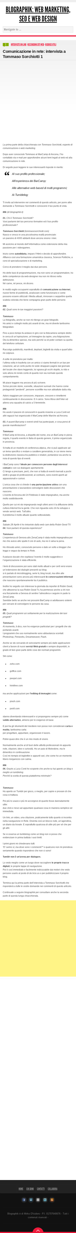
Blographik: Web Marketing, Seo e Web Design (38, 14)
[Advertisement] (38, 100)
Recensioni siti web (35, 44)
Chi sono (30, 1189)
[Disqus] (38, 1028)
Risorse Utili (50, 44)
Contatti (41, 1189)
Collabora (52, 1189)
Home (21, 1189)
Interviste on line (18, 44)
